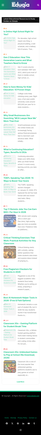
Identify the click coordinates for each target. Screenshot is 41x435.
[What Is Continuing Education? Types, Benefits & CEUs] (10, 161)
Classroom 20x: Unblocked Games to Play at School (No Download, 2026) (20, 355)
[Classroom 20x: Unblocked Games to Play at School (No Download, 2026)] (10, 366)
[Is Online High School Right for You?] (10, 43)
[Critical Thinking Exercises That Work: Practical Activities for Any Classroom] (10, 252)
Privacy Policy (22, 418)
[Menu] (3, 5)
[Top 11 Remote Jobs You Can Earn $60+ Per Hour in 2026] (10, 221)
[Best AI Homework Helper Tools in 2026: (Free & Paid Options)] (10, 309)
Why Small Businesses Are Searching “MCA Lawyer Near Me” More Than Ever (20, 118)
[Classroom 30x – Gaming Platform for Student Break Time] (10, 335)
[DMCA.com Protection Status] (20, 414)
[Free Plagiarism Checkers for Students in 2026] (10, 281)
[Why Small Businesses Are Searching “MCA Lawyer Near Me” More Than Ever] (10, 130)
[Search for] (38, 5)
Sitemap (13, 418)
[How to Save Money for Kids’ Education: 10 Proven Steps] (10, 98)
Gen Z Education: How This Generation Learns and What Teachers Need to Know (18, 60)
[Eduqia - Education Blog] (20, 5)
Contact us (33, 418)
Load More (20, 382)
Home (7, 418)
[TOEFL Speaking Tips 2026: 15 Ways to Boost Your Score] (10, 189)
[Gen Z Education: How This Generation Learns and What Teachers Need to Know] (10, 73)
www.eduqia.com (33, 396)
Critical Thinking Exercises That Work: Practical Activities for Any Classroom (20, 241)
